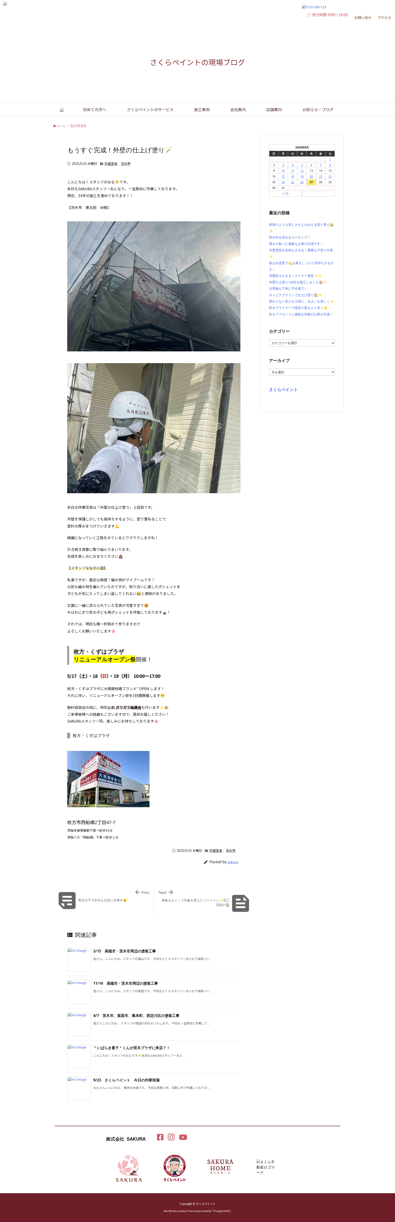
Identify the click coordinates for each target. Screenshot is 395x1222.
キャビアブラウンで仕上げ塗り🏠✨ (295, 295)
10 (283, 171)
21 (320, 176)
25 (292, 182)
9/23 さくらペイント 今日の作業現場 (126, 1080)
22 (330, 176)
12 (302, 171)
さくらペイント (283, 389)
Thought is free (221, 1211)
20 (311, 176)
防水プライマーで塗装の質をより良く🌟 (298, 308)
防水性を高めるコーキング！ (290, 237)
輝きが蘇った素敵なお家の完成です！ (296, 243)
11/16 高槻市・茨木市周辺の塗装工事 (125, 983)
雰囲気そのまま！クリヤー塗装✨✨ (295, 275)
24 (283, 182)
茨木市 (126, 163)
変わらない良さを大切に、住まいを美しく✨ (301, 301)
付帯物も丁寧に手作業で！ (288, 288)
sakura (232, 861)
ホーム (61, 126)
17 (283, 176)
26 (302, 182)
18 (292, 176)
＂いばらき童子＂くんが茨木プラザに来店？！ (131, 1047)
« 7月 (285, 194)
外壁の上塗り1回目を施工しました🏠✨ (298, 282)
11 (292, 171)
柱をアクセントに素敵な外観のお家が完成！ (301, 314)
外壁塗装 (80, 126)
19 (302, 176)
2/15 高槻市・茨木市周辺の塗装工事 (124, 951)
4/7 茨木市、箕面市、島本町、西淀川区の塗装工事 (136, 1015)
